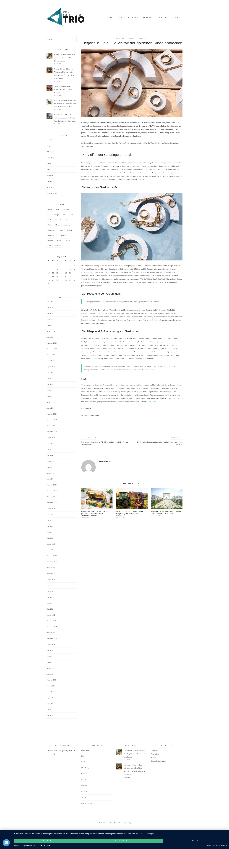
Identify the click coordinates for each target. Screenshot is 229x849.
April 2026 (50, 319)
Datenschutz (155, 754)
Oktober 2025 (51, 355)
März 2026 (50, 325)
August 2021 (51, 644)
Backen (50, 209)
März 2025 (50, 396)
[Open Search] (181, 4)
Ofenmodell (51, 230)
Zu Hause (58, 245)
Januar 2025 (50, 408)
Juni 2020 (50, 709)
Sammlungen (51, 235)
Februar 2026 (51, 331)
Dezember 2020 (52, 680)
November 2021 (52, 627)
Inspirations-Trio (105, 461)
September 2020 (52, 692)
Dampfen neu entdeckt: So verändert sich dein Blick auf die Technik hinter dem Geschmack (65, 118)
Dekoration (66, 209)
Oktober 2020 (51, 686)
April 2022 (50, 603)
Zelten (49, 245)
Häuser (49, 169)
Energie (56, 215)
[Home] (65, 25)
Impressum (154, 751)
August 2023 (51, 508)
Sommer (59, 240)
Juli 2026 (50, 302)
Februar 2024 (51, 473)
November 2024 (52, 420)
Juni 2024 (50, 449)
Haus (64, 215)
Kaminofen (59, 220)
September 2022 (52, 573)
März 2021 (50, 662)
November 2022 (52, 562)
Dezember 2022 (52, 556)
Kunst (67, 220)
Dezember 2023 (52, 485)
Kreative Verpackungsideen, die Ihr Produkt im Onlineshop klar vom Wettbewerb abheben (65, 104)
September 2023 (52, 503)
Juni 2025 (50, 378)
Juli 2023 (50, 514)
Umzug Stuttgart (59, 751)
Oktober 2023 (51, 497)
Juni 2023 (50, 520)
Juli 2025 (50, 372)
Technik (49, 187)
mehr (195, 841)
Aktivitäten (148, 17)
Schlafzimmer (63, 235)
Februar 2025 (51, 402)
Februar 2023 (51, 544)
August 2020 (51, 698)
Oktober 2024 (51, 426)
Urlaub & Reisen (52, 193)
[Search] (74, 38)
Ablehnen (46, 841)
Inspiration (133, 17)
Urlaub (68, 240)
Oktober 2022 (51, 568)
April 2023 (50, 532)
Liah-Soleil (152, 402)
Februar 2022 (51, 615)
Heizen (71, 215)
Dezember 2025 (52, 343)
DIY (49, 215)
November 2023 (52, 491)
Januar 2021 (50, 674)
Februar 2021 (51, 668)
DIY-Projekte (164, 17)
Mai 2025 (50, 384)
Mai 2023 (50, 526)
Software (50, 240)
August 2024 (51, 438)
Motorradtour (66, 225)
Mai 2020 (50, 715)
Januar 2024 (50, 479)
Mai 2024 (50, 455)
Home (110, 17)
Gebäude (49, 163)
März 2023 (50, 538)
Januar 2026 (50, 337)
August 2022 (51, 579)
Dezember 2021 (52, 621)
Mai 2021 (50, 650)
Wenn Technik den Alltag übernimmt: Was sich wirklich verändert (64, 90)
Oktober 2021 (51, 633)
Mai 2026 (50, 313)
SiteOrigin (128, 823)
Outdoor (60, 230)
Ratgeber (49, 181)
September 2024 (52, 432)
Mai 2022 (50, 597)
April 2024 (50, 461)
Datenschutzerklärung (220, 845)
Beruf (57, 209)
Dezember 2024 (52, 414)
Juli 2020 (50, 703)
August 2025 (51, 367)
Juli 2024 (50, 443)
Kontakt (178, 17)
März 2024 (50, 467)
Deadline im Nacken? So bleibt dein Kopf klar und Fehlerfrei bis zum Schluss (64, 58)
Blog (120, 17)
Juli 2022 (50, 585)
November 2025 (52, 349)
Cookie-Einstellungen (158, 761)
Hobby (50, 220)
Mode (57, 225)
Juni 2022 (50, 591)
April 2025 (50, 390)
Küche (50, 225)
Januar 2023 (50, 550)
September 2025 (52, 361)
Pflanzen (69, 230)
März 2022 (50, 609)
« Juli (48, 288)
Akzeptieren (120, 841)
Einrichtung (50, 158)
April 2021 (50, 656)
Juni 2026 (50, 307)
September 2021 (52, 639)
